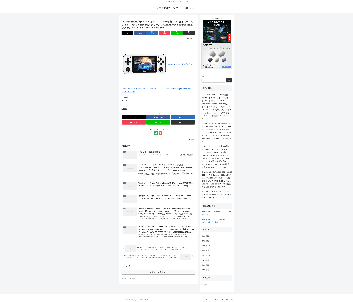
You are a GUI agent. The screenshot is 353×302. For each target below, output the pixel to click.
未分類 (125, 108)
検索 (203, 76)
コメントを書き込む (158, 272)
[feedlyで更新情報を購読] (156, 133)
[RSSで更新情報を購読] (160, 133)
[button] (189, 33)
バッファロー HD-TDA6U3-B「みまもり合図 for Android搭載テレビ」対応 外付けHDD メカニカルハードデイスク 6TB (216, 195)
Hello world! (206, 211)
